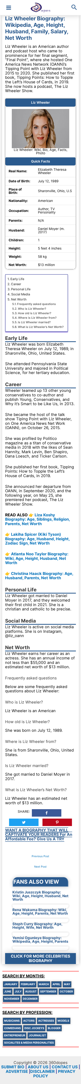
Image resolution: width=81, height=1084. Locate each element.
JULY (18, 991)
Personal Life (20, 289)
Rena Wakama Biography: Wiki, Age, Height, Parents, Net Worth (40, 911)
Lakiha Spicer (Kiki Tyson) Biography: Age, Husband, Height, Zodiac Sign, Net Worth (37, 539)
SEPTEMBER (48, 991)
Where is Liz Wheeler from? (37, 318)
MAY (67, 984)
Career (16, 284)
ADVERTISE (17, 1071)
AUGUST (31, 991)
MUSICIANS (12, 1020)
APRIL (56, 984)
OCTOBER (66, 991)
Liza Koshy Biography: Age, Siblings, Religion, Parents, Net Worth (37, 519)
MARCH (44, 984)
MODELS (63, 1020)
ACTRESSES (46, 1020)
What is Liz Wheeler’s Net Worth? (41, 327)
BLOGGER (54, 1028)
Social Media (20, 294)
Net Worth (19, 299)
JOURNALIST (37, 1035)
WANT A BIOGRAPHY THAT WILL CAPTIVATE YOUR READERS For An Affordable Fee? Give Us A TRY (38, 834)
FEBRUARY (28, 984)
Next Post (40, 866)
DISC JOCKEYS (34, 1028)
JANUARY (10, 984)
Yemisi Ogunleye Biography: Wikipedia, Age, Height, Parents (40, 939)
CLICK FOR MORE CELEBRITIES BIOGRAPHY (40, 958)
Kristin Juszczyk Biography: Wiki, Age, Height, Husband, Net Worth (40, 895)
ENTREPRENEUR (14, 1035)
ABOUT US (38, 1067)
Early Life (17, 279)
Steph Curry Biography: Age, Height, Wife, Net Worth (37, 925)
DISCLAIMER (42, 1071)
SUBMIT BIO (12, 1067)
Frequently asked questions (36, 304)
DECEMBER (30, 998)
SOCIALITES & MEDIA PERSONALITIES (29, 1042)
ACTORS (29, 1020)
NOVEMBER (11, 998)
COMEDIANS (12, 1028)
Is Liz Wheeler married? (34, 322)
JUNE (7, 991)
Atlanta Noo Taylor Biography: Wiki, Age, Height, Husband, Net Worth (36, 558)
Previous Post (40, 856)
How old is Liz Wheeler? (34, 313)
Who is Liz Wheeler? (32, 308)
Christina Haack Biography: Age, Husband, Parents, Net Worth (39, 575)
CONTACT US (65, 1067)
